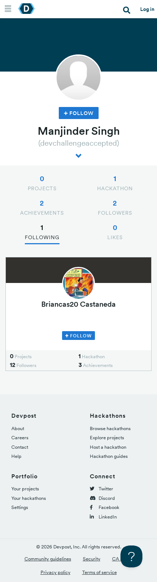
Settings (19, 507)
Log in (147, 9)
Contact (19, 447)
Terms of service (99, 572)
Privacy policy (55, 572)
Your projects (25, 489)
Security (91, 559)
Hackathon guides (109, 456)
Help (16, 456)
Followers (115, 207)
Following (42, 232)
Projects (42, 183)
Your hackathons (28, 498)
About (17, 428)
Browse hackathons (110, 428)
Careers (19, 437)
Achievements (42, 207)
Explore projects (107, 437)
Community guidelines (47, 559)
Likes (115, 232)
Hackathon (115, 183)
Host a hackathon (108, 447)
